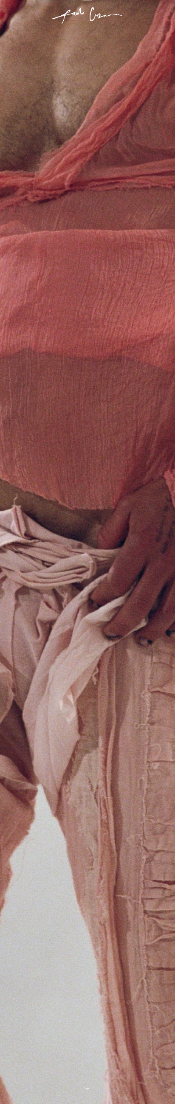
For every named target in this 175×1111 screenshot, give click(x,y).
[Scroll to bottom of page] (87, 1088)
